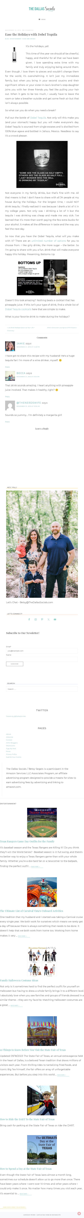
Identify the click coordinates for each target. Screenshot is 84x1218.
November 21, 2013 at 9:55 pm (28, 376)
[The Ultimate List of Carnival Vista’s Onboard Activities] (42, 892)
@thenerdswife (29, 402)
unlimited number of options (49, 240)
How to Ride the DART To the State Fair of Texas (27, 1119)
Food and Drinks (28, 39)
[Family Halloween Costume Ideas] (42, 961)
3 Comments (28, 30)
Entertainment (15, 39)
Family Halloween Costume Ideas (19, 980)
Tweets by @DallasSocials (16, 716)
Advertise (9, 737)
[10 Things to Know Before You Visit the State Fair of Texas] (42, 1031)
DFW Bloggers (12, 743)
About (8, 734)
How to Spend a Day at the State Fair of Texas (26, 1168)
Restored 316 (56, 1215)
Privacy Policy (11, 754)
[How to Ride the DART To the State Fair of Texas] (42, 1100)
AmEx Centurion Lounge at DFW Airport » (62, 327)
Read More (35, 866)
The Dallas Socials (42, 8)
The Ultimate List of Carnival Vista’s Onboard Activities (31, 910)
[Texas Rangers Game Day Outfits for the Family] (42, 822)
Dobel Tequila (38, 117)
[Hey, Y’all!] (42, 544)
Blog (7, 39)
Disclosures (10, 746)
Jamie (21, 343)
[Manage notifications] (79, 1213)
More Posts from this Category (14, 1207)
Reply (7, 367)
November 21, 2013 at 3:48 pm (28, 347)
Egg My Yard (11, 748)
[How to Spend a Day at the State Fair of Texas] (42, 1150)
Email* (8, 647)
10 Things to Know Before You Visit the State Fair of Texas (33, 1049)
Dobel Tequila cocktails (18, 309)
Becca (21, 373)
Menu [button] (43, 19)
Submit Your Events (13, 757)
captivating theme (43, 1215)
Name (8, 655)
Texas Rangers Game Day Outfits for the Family (27, 841)
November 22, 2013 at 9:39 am (28, 406)
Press (8, 751)
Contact (9, 740)
